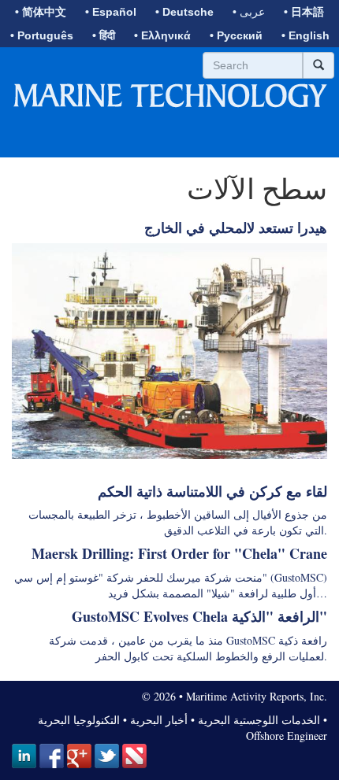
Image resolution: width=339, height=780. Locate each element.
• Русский (236, 35)
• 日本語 (304, 12)
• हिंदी (103, 35)
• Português (41, 35)
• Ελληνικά (162, 35)
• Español (110, 12)
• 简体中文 (40, 12)
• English (305, 35)
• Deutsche (184, 12)
